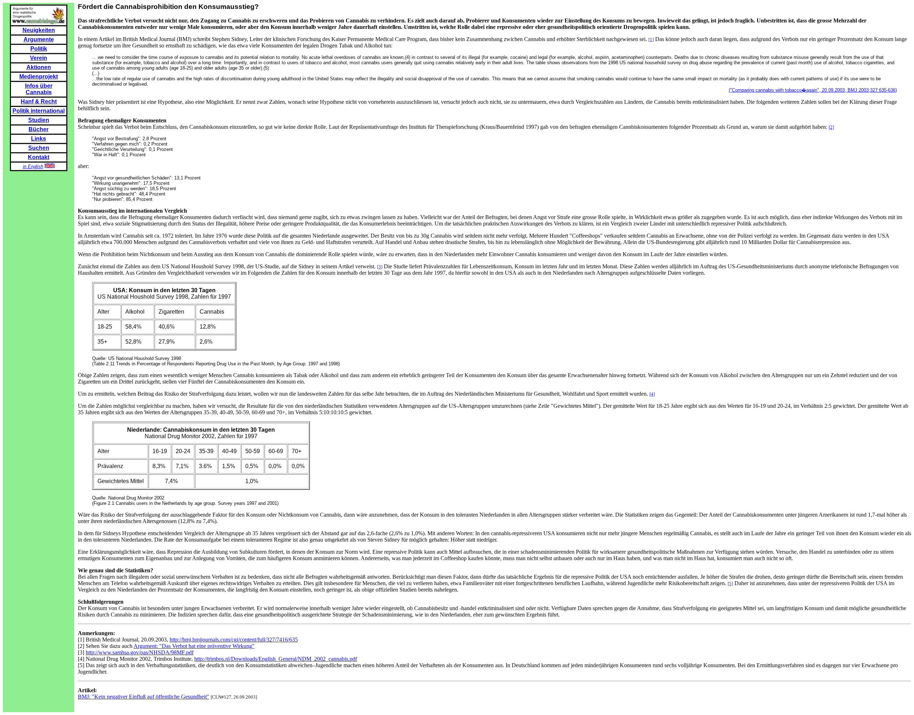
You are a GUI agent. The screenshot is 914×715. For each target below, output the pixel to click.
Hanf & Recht (39, 101)
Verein (38, 58)
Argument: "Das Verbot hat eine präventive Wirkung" (194, 646)
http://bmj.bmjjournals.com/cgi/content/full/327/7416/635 (234, 640)
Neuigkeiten (38, 30)
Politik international (38, 111)
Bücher (39, 129)
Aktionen (38, 67)
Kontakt (38, 157)
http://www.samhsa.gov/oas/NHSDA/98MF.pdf (140, 652)
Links (38, 139)
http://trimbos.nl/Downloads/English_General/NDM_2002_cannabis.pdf (275, 659)
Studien (38, 120)
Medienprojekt (38, 76)
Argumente (39, 39)
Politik (38, 49)
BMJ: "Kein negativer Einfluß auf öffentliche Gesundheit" (143, 697)
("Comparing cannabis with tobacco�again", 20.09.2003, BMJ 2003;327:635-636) (813, 90)
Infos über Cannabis (38, 89)
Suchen (38, 148)
